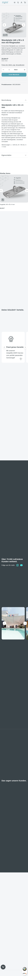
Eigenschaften (6, 155)
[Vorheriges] (4, 25)
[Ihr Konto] (21, 2)
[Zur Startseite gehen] (5, 2)
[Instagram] (17, 565)
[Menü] (14, 2)
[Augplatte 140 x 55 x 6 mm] (14, 188)
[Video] (21, 565)
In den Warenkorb (14, 74)
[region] (14, 25)
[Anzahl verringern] (3, 70)
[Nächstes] (23, 25)
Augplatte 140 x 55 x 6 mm (7, 204)
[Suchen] (18, 2)
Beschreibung (6, 100)
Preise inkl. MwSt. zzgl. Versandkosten (13, 65)
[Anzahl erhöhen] (24, 70)
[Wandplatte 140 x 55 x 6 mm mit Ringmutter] (14, 25)
